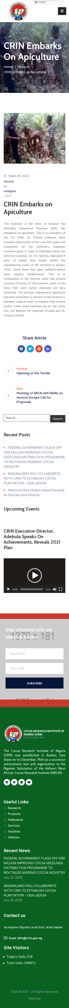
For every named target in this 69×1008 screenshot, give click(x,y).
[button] (34, 575)
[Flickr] (21, 782)
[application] (34, 575)
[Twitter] (30, 348)
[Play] (8, 589)
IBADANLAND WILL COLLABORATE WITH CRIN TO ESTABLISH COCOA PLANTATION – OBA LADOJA (32, 478)
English (42, 2)
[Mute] (54, 589)
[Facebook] (21, 348)
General (23, 67)
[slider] (31, 589)
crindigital (10, 191)
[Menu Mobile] (62, 11)
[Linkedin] (48, 348)
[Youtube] (29, 782)
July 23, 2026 (13, 877)
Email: (25, 938)
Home (8, 67)
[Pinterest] (39, 348)
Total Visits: (15, 963)
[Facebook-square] (7, 782)
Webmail (34, 998)
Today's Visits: (16, 957)
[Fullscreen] (60, 589)
